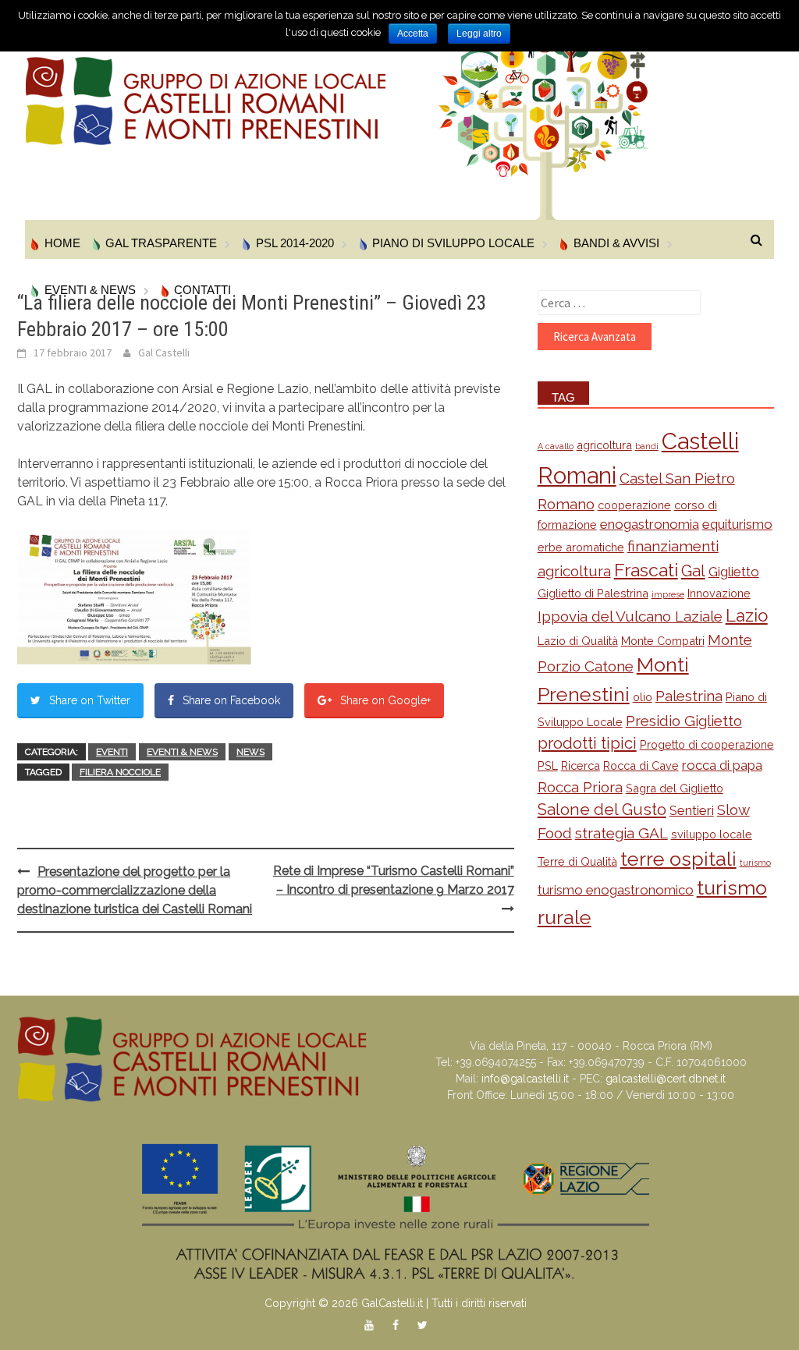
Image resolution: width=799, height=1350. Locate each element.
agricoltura (604, 445)
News (250, 751)
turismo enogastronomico (616, 890)
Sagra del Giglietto (674, 788)
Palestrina (689, 695)
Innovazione (719, 593)
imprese (668, 594)
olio (642, 696)
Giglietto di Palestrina (593, 593)
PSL (548, 765)
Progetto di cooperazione (707, 744)
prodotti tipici (587, 743)
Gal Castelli (164, 352)
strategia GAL (621, 833)
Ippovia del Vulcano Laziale (630, 616)
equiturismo (737, 524)
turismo (755, 862)
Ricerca (580, 765)
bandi (647, 446)
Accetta (412, 33)
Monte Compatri (663, 640)
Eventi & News (182, 751)
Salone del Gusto (602, 809)
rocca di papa (722, 765)
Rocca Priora (580, 786)
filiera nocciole (120, 772)
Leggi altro (479, 33)
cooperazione (634, 505)
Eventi (112, 751)
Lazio (747, 615)
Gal (693, 571)
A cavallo (556, 446)
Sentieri (691, 810)
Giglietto (733, 571)
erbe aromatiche (581, 547)
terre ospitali (678, 858)
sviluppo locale (711, 834)
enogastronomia (649, 524)
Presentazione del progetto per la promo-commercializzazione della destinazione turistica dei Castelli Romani (134, 890)
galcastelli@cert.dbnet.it (665, 1078)
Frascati (646, 569)
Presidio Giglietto (684, 720)
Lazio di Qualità (578, 640)
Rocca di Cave (641, 765)
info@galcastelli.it (525, 1078)
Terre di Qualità (577, 861)
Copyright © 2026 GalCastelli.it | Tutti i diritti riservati (396, 1303)
